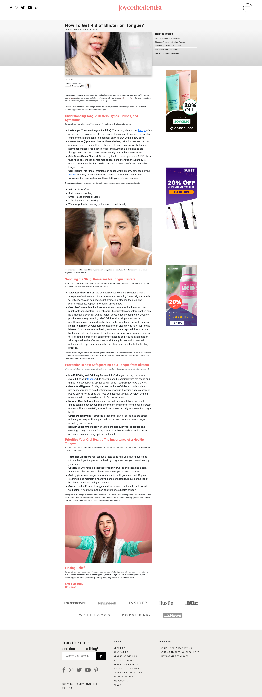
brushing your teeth (127, 98)
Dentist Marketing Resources (179, 652)
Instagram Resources (174, 656)
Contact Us (121, 652)
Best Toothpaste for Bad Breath (167, 53)
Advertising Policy (126, 664)
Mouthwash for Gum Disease (166, 50)
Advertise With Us (125, 656)
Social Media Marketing (176, 648)
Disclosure (121, 681)
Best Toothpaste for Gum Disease (168, 46)
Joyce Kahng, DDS (78, 86)
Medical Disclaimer (126, 668)
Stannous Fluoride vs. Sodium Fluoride (170, 42)
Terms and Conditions (128, 672)
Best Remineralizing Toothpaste (167, 38)
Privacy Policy (123, 676)
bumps (142, 130)
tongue (71, 98)
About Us (119, 648)
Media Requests (124, 660)
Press (117, 685)
